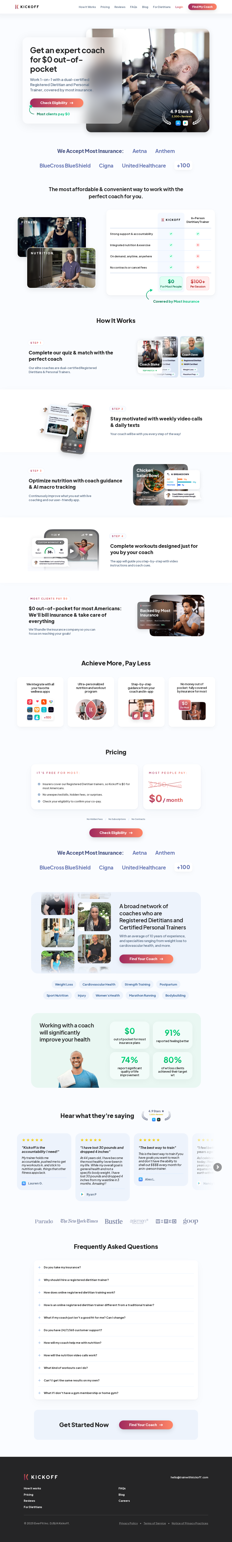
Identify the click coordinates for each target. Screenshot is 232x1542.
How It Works (87, 6)
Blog (145, 6)
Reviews (120, 6)
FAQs (133, 6)
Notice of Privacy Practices (190, 1523)
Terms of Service (155, 1523)
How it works (32, 1488)
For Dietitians (162, 6)
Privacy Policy (128, 1523)
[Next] (217, 1167)
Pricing (105, 6)
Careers (124, 1500)
